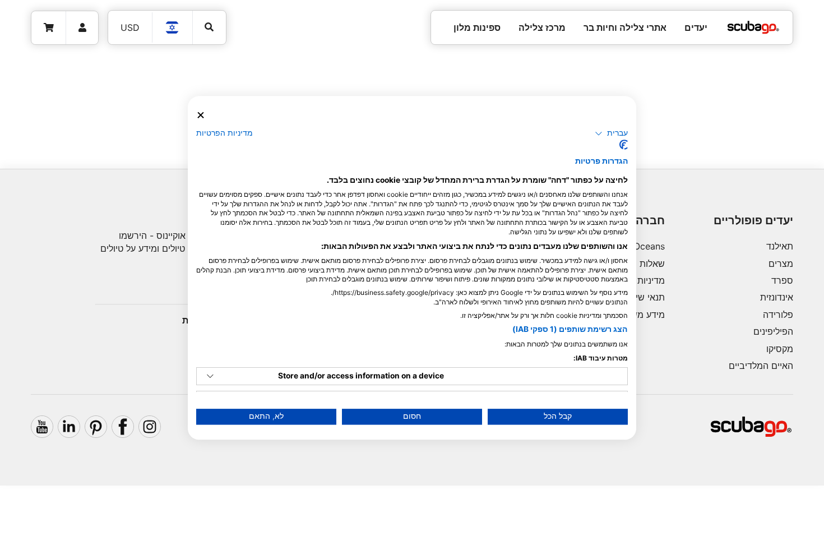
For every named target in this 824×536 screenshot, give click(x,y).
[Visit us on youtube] (42, 426)
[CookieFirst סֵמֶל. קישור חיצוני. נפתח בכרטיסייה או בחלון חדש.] (623, 145)
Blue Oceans (639, 246)
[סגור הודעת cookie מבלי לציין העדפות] (200, 115)
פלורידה (778, 314)
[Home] (753, 27)
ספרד (782, 280)
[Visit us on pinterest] (96, 426)
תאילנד (779, 246)
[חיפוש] (209, 27)
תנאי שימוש (643, 297)
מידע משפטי (641, 314)
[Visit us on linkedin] (69, 426)
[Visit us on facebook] (123, 426)
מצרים (781, 263)
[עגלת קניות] (48, 27)
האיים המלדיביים (761, 365)
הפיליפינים (773, 331)
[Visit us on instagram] (149, 426)
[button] (611, 133)
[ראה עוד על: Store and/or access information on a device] (210, 376)
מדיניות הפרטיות (224, 132)
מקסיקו (779, 348)
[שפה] (172, 27)
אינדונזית (776, 297)
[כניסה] (82, 27)
